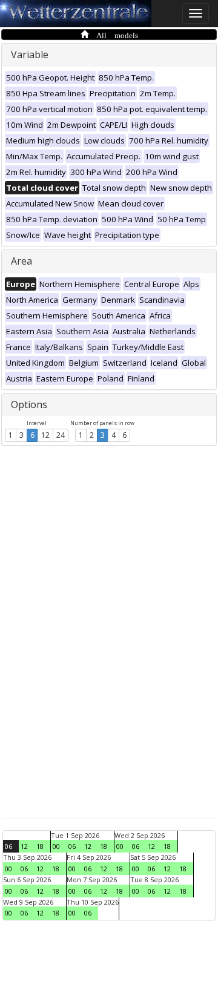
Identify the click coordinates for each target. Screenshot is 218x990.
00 (56, 846)
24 (60, 435)
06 (8, 846)
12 (45, 435)
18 (40, 846)
